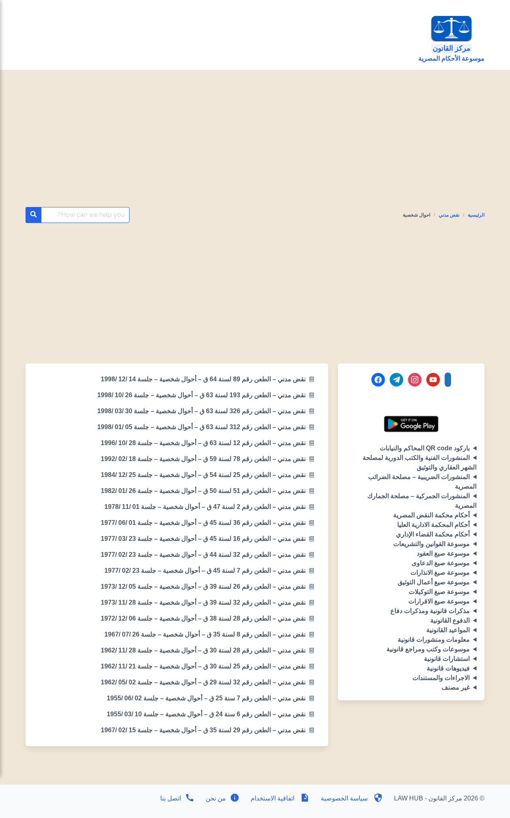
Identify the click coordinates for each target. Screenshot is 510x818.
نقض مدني (449, 215)
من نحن (215, 798)
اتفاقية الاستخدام (272, 798)
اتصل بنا (170, 798)
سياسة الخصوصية (344, 798)
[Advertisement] (255, 148)
